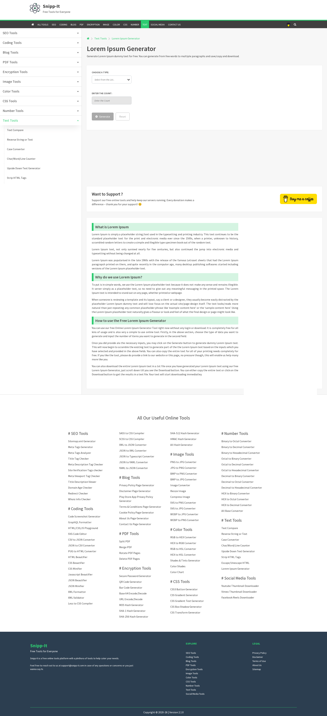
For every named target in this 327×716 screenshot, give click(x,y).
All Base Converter (232, 510)
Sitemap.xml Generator (82, 441)
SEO (54, 24)
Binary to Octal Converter (236, 441)
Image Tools (183, 454)
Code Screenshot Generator (84, 516)
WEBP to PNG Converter (184, 520)
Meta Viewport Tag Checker (84, 476)
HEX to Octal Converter (235, 499)
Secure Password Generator (135, 576)
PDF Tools (130, 533)
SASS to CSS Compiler (131, 433)
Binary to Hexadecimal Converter (240, 452)
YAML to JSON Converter (133, 468)
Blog (73, 24)
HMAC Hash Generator (183, 439)
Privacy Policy (259, 652)
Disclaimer (257, 657)
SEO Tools (79, 433)
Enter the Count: (102, 93)
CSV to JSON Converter (81, 539)
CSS (125, 24)
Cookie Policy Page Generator (136, 512)
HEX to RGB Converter (183, 543)
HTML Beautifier (77, 557)
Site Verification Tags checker (85, 470)
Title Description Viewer (82, 481)
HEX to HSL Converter (183, 554)
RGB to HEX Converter (183, 537)
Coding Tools (82, 508)
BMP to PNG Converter (183, 473)
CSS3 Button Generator (184, 589)
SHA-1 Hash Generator (132, 610)
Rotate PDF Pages (129, 553)
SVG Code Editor (77, 534)
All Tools (42, 24)
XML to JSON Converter (132, 444)
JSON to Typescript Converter (136, 456)
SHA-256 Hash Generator (133, 616)
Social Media (158, 24)
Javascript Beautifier (80, 574)
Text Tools (100, 38)
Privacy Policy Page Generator (136, 485)
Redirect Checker (78, 493)
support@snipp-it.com (72, 665)
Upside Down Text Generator (23, 168)
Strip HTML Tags (16, 177)
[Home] (88, 38)
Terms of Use (259, 661)
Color (116, 24)
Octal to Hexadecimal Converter (240, 470)
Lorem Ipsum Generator (235, 568)
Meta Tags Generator (80, 447)
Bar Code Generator (130, 587)
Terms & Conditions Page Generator (140, 506)
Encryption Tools (136, 568)
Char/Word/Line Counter (21, 158)
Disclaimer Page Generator (135, 491)
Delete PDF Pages (129, 558)
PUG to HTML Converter (82, 551)
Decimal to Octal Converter (237, 481)
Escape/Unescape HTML (235, 563)
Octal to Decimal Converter (237, 464)
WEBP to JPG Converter (184, 514)
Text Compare (15, 130)
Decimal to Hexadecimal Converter (241, 487)
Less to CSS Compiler (80, 603)
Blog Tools (131, 477)
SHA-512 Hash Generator (184, 433)
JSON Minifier (76, 586)
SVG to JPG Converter (183, 508)
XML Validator (76, 597)
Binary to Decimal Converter (237, 447)
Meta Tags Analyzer (79, 452)
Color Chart (177, 572)
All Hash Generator (181, 444)
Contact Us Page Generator (135, 524)
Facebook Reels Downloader (237, 597)
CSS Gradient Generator (184, 595)
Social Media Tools (240, 578)
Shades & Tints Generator (185, 560)
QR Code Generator (130, 581)
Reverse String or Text (20, 139)
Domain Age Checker (80, 487)
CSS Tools (181, 581)
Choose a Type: (100, 72)
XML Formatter (77, 592)
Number (135, 24)
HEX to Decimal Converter (236, 505)
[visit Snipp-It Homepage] (35, 8)
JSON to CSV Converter (81, 545)
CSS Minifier (75, 568)
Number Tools (236, 433)
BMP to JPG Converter (183, 479)
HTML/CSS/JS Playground (83, 528)
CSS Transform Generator (185, 612)
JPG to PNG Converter (183, 467)
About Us (257, 665)
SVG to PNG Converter (183, 502)
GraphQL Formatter (79, 522)
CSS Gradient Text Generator (187, 601)
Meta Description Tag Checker (85, 464)
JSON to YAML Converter (133, 462)
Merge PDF (125, 547)
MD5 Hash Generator (131, 605)
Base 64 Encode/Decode (133, 593)
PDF (82, 24)
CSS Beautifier (76, 563)
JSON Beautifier (77, 580)
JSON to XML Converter (132, 450)
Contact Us (174, 24)
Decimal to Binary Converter (237, 476)
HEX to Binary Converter (235, 493)
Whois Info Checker (79, 499)
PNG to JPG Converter (183, 462)
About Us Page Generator (134, 518)
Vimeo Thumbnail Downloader (239, 591)
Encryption (93, 24)
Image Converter (180, 485)
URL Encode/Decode (131, 599)
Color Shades (177, 566)
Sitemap (256, 669)
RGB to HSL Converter (183, 549)
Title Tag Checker (78, 458)
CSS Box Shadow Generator (186, 606)
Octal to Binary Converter (236, 458)
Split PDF (124, 541)
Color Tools (182, 529)
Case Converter (16, 149)
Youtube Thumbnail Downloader (240, 586)
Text (145, 24)
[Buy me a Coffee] (288, 24)
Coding (63, 24)
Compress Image (180, 496)
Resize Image (178, 491)
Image (106, 24)
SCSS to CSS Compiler (131, 439)
